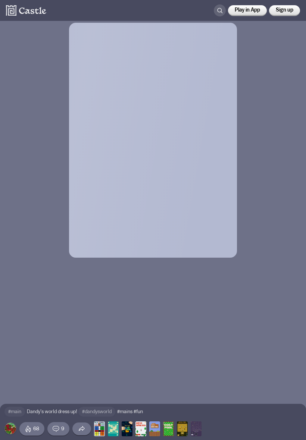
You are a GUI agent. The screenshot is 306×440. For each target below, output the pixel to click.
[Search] (220, 10)
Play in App (247, 10)
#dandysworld (97, 411)
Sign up (284, 10)
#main (14, 411)
